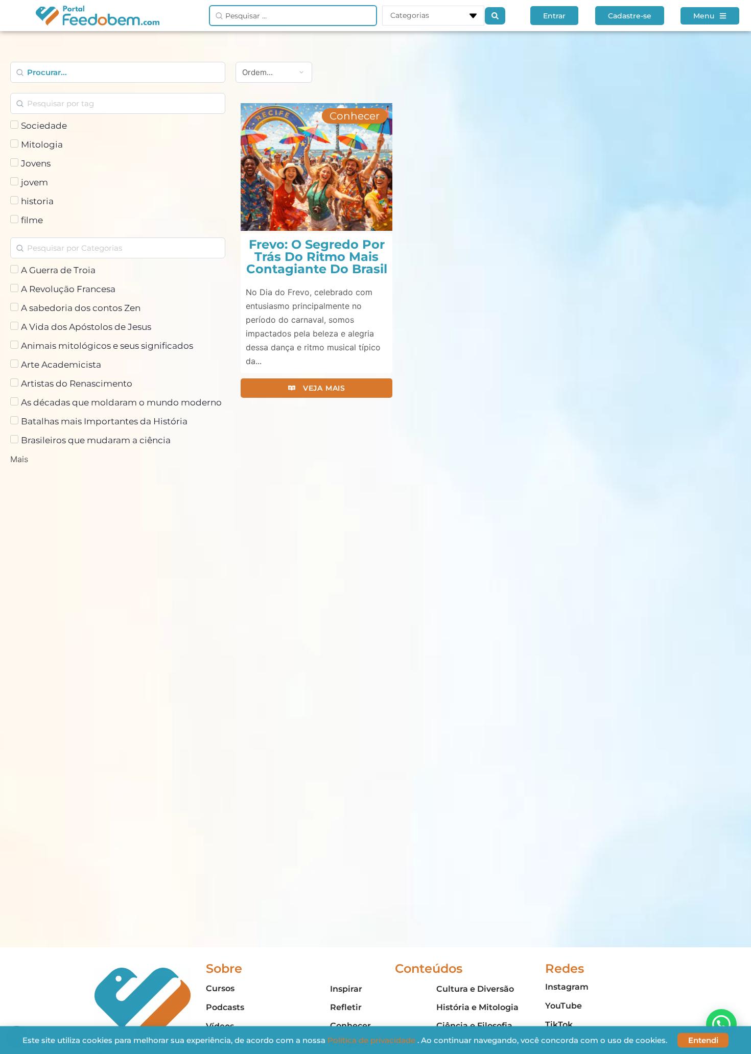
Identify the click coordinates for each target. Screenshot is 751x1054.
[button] (354, 116)
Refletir (346, 1007)
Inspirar (346, 989)
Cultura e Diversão (475, 989)
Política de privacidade (372, 1040)
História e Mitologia (477, 1007)
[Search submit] (495, 16)
